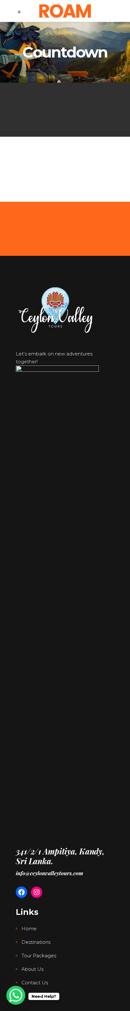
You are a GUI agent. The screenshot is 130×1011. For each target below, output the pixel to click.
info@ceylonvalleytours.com (49, 873)
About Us (32, 969)
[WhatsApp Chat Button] (15, 995)
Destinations (35, 942)
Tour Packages (38, 956)
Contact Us (34, 983)
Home (29, 928)
